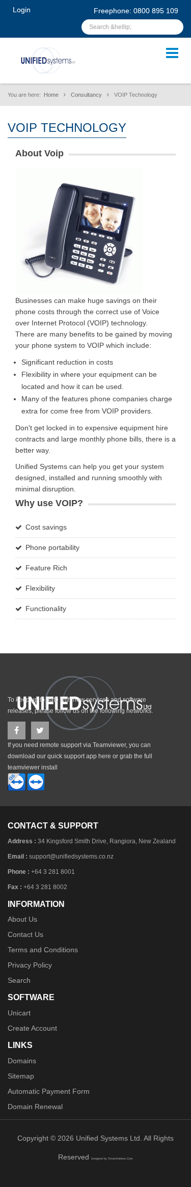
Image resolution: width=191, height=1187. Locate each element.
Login (22, 10)
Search (19, 980)
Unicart (19, 1013)
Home (51, 95)
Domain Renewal (35, 1106)
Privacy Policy (30, 965)
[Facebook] (16, 730)
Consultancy (86, 95)
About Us (22, 919)
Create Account (32, 1028)
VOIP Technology (67, 127)
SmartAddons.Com (120, 1158)
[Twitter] (40, 730)
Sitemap (21, 1076)
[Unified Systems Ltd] (48, 60)
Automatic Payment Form (49, 1091)
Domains (22, 1061)
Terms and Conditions (43, 950)
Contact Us (25, 934)
